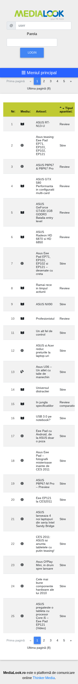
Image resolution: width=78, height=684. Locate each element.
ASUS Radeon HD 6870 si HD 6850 (44, 237)
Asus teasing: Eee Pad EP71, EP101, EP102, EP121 (45, 145)
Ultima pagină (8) (39, 88)
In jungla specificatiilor (45, 404)
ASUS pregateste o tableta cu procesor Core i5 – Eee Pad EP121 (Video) (44, 616)
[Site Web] (23, 145)
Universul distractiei (42, 389)
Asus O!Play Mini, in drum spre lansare (45, 565)
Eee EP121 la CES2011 (44, 499)
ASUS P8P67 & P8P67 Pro (45, 166)
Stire (63, 145)
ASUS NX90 (44, 304)
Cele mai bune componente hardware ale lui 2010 (45, 586)
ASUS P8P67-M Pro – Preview (45, 483)
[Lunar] (23, 124)
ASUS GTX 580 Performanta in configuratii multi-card (45, 186)
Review (65, 124)
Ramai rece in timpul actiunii (44, 288)
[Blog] (23, 371)
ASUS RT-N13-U (43, 124)
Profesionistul (45, 318)
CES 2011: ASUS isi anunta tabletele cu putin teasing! (45, 543)
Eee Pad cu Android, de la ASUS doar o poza (45, 436)
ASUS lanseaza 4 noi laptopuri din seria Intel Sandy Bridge (45, 519)
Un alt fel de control (44, 332)
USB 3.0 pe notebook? (44, 418)
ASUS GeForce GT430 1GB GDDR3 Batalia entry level (44, 212)
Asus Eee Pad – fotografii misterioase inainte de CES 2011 (44, 460)
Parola (32, 34)
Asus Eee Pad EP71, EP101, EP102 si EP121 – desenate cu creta (44, 263)
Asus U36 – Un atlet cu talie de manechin (44, 372)
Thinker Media (44, 678)
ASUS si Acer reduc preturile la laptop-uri (45, 350)
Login (32, 52)
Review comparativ (67, 404)
